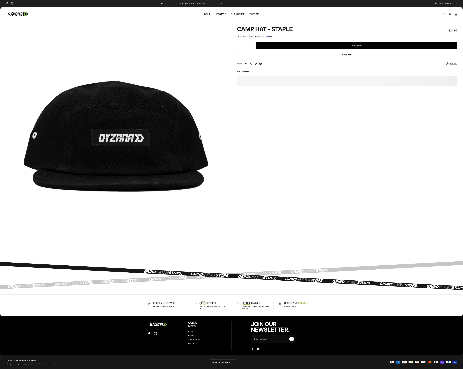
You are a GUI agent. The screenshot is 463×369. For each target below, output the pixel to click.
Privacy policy (18, 364)
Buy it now (347, 54)
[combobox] (446, 3)
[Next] (221, 3)
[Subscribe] (291, 339)
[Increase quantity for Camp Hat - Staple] (251, 45)
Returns (191, 335)
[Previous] (162, 3)
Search (191, 331)
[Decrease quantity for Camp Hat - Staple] (240, 45)
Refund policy (9, 364)
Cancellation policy (51, 364)
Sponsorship (194, 339)
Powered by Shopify (29, 360)
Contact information (39, 364)
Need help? (453, 63)
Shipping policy (28, 364)
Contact (191, 343)
